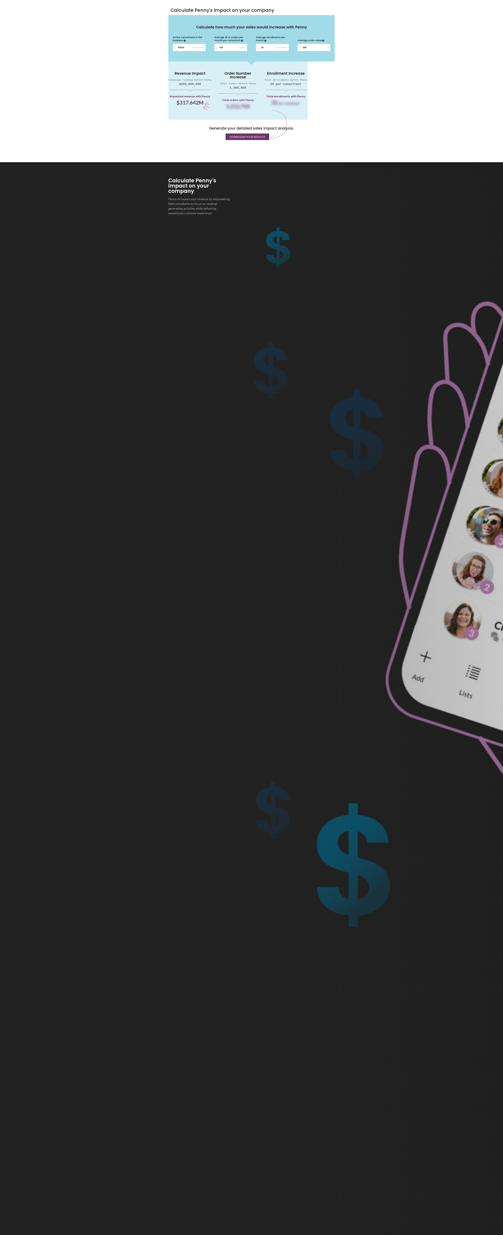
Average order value (310, 40)
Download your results (247, 136)
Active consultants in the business (187, 39)
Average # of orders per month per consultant (228, 39)
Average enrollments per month (270, 39)
